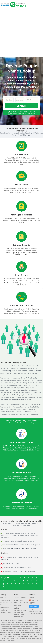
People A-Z (3, 610)
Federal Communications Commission (20, 610)
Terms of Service (20, 597)
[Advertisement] (21, 32)
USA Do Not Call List (21, 603)
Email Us (33, 606)
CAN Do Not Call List (21, 605)
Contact (31, 597)
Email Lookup (4, 607)
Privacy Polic (18, 600)
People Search (5, 600)
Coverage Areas (5, 613)
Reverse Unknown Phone (6, 604)
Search (21, 105)
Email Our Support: (33, 601)
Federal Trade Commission (19, 616)
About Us (3, 597)
